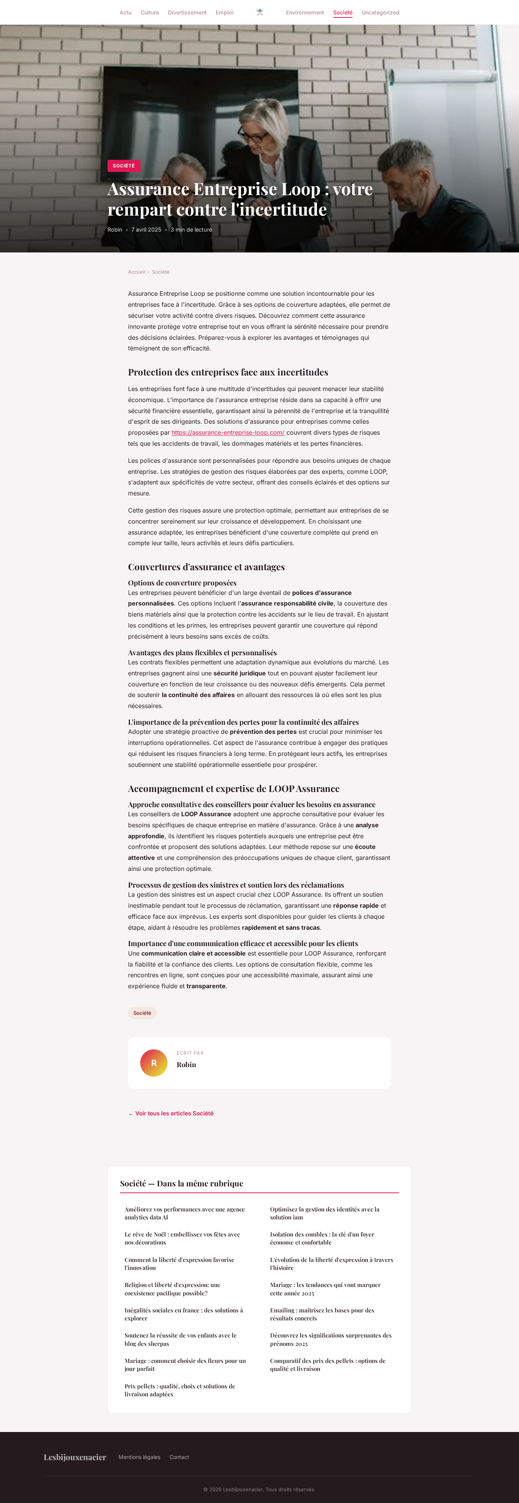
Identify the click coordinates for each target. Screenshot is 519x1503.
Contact (179, 1457)
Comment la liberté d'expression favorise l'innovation (179, 1263)
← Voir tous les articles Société (171, 1113)
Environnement (305, 12)
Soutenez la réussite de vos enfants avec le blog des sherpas (181, 1339)
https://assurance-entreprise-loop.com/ (228, 432)
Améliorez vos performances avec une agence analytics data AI (185, 1213)
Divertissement (187, 12)
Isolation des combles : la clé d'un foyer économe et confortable (322, 1238)
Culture (150, 12)
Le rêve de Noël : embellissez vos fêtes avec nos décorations (182, 1238)
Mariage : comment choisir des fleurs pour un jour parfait (185, 1364)
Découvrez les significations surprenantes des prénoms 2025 (331, 1339)
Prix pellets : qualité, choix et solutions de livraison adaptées (180, 1390)
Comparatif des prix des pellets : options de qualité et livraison (328, 1364)
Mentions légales (139, 1457)
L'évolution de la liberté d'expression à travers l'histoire (331, 1263)
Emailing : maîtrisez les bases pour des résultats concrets (322, 1314)
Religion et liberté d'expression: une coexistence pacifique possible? (172, 1288)
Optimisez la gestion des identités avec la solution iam (325, 1213)
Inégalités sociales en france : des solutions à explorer (184, 1314)
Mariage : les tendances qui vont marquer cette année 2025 (325, 1288)
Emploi (225, 12)
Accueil (136, 272)
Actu (125, 12)
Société (343, 12)
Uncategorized (380, 12)
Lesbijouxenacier (75, 1456)
